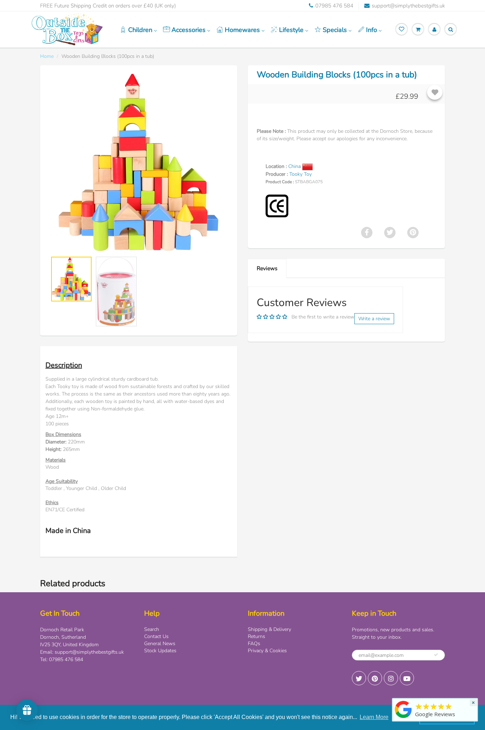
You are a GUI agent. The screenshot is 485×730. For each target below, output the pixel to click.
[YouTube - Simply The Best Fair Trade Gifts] (407, 678)
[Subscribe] (436, 654)
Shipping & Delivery (269, 629)
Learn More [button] (374, 717)
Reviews (267, 268)
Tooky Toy (300, 174)
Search (151, 629)
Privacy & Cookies (267, 650)
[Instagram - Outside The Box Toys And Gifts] (391, 678)
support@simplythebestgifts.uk (408, 5)
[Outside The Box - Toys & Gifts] (403, 718)
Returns (256, 636)
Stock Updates (160, 650)
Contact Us (156, 636)
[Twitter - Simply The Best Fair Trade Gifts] (359, 678)
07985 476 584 (334, 5)
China (295, 166)
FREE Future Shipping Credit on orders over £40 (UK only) (108, 5)
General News (159, 643)
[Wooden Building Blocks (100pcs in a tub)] (138, 162)
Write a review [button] (374, 318)
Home (47, 56)
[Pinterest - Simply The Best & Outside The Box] (375, 678)
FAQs (254, 643)
